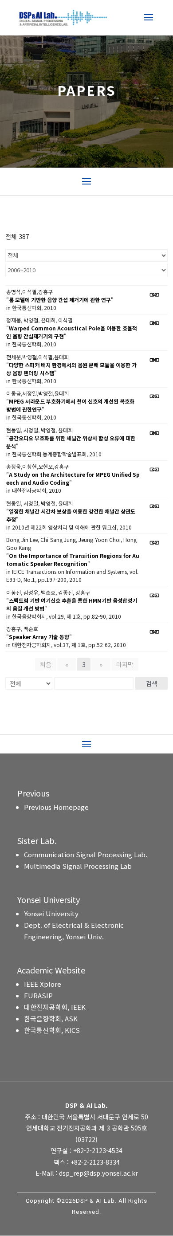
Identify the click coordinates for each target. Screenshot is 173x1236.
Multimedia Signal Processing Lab (78, 866)
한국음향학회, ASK (51, 1018)
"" (60, 299)
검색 (151, 683)
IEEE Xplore (42, 984)
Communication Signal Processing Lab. (85, 854)
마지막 (125, 664)
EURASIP (38, 995)
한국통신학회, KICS (52, 1030)
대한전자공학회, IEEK (55, 1007)
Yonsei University (51, 913)
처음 (45, 664)
